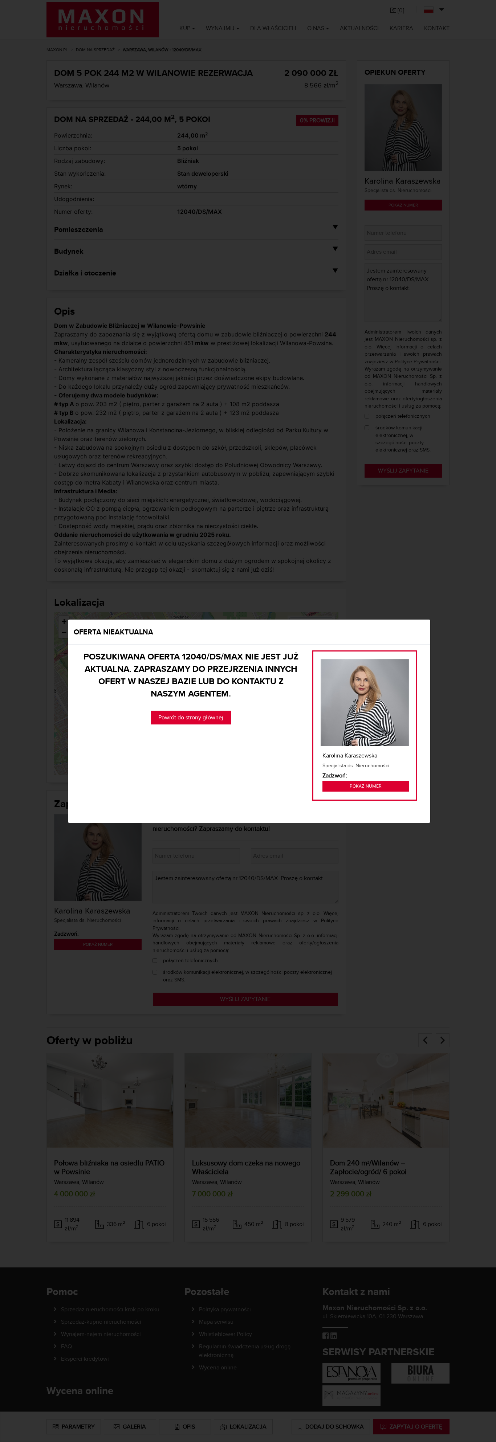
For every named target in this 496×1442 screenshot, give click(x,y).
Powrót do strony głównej (190, 717)
